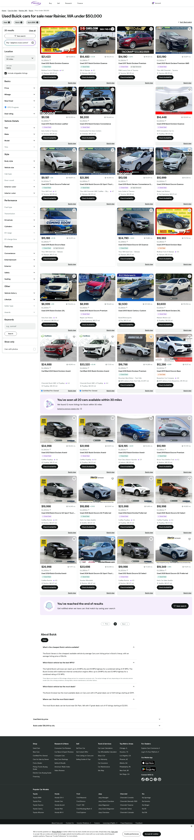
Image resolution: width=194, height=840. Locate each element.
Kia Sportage (146, 798)
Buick (31, 11)
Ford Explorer (81, 812)
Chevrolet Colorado (127, 812)
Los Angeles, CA (125, 756)
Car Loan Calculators (105, 748)
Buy (50, 3)
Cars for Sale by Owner (41, 759)
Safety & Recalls (60, 763)
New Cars (36, 752)
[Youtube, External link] (151, 779)
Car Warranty (102, 759)
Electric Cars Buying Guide (42, 773)
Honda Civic (59, 801)
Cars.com (114, 832)
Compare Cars (60, 756)
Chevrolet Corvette (127, 798)
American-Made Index (62, 767)
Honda (57, 794)
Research (68, 3)
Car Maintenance (104, 767)
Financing (36, 777)
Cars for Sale (12, 11)
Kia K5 (144, 809)
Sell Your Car (80, 748)
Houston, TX (124, 752)
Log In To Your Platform (149, 752)
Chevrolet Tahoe (126, 809)
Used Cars (36, 748)
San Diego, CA (124, 774)
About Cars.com (57, 823)
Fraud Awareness (126, 823)
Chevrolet (123, 794)
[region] (97, 832)
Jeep (100, 794)
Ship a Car (101, 756)
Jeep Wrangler (103, 798)
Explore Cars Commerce (149, 748)
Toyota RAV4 (37, 798)
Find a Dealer (37, 763)
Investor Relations (83, 823)
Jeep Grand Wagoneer (106, 809)
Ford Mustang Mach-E (84, 809)
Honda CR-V (59, 798)
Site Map (101, 770)
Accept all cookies (151, 834)
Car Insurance (103, 763)
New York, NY (124, 770)
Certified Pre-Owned (40, 756)
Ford (78, 794)
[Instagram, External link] (155, 779)
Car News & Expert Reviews (64, 752)
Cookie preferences (131, 834)
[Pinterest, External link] (159, 779)
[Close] (191, 826)
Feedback (139, 823)
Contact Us (70, 823)
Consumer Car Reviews (63, 748)
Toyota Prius (37, 801)
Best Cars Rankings (61, 759)
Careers (97, 823)
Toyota (35, 794)
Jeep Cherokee (103, 812)
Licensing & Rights (109, 823)
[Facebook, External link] (147, 779)
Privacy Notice (56, 832)
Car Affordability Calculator (107, 752)
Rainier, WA (23, 11)
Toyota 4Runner (38, 812)
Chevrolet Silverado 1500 (128, 801)
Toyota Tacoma (38, 805)
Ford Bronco (81, 801)
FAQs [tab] (44, 640)
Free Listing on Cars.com (85, 756)
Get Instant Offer (82, 752)
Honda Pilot (59, 809)
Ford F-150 (80, 805)
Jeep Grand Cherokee (106, 801)
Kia (143, 794)
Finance (80, 3)
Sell (58, 3)
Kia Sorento (146, 801)
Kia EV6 (144, 812)
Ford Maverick (81, 798)
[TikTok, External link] (143, 779)
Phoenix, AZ (124, 759)
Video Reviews (60, 770)
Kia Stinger (145, 805)
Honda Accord (59, 805)
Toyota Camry (37, 809)
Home (4, 11)
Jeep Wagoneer (103, 805)
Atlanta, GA (123, 763)
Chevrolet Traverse (126, 805)
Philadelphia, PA (125, 767)
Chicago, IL (123, 748)
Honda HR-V (59, 812)
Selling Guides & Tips (83, 759)
